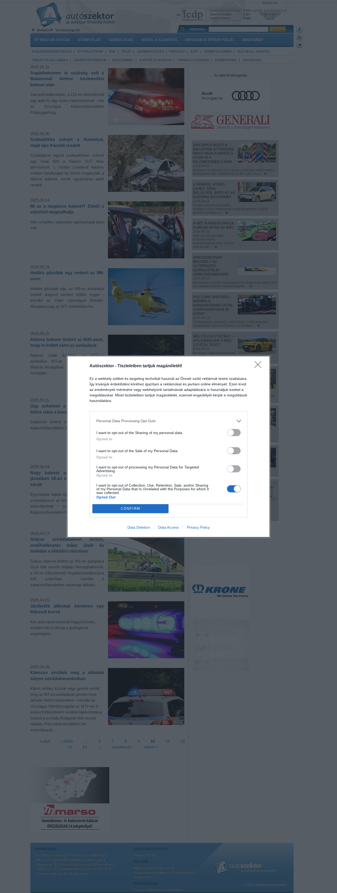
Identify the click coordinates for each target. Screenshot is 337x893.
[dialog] (168, 446)
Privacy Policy (198, 527)
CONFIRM (130, 509)
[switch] (234, 432)
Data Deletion (138, 527)
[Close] (260, 366)
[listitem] (168, 421)
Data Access (168, 527)
